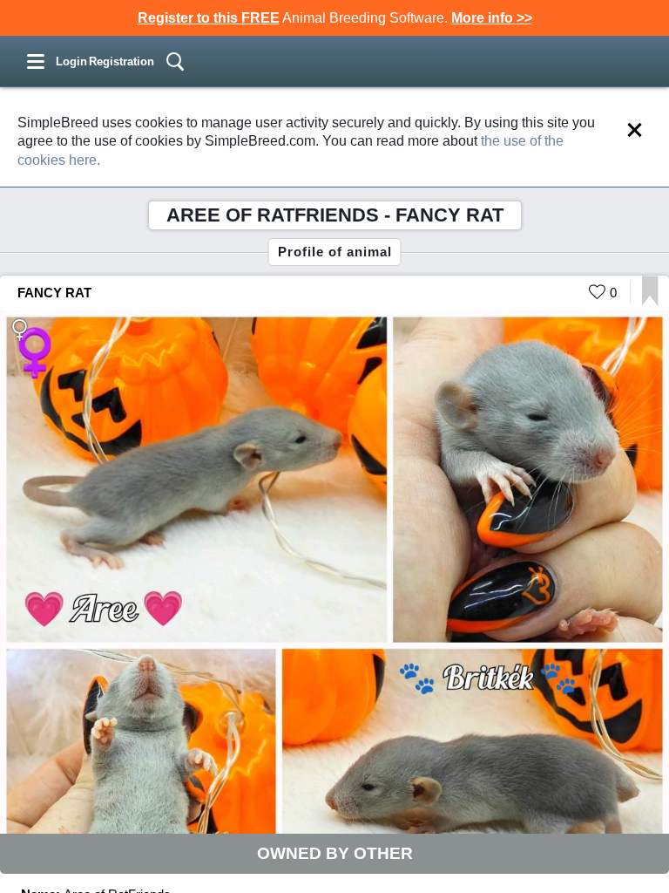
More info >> (491, 17)
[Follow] (650, 301)
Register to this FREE (209, 17)
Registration (121, 61)
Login (71, 61)
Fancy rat (54, 292)
